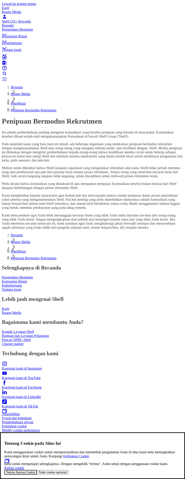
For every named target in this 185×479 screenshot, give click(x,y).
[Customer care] (92, 68)
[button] (92, 31)
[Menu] (92, 79)
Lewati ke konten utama (19, 4)
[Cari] (92, 73)
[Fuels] (92, 62)
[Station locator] (92, 57)
